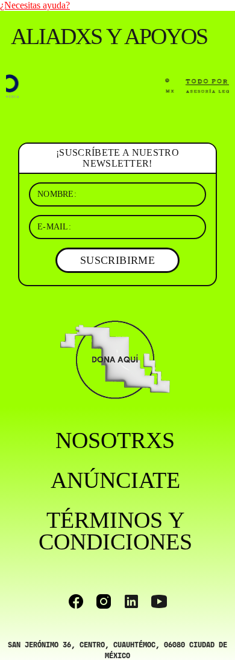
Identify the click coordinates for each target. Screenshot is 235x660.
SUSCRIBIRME (117, 260)
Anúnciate (115, 480)
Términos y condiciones (115, 531)
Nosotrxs (115, 440)
